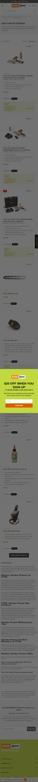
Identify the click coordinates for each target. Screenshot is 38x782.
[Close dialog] (36, 370)
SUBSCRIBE (19, 406)
